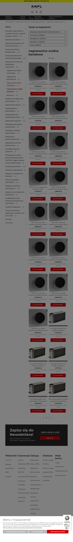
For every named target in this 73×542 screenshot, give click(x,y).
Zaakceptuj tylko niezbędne (15, 531)
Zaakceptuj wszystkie (57, 531)
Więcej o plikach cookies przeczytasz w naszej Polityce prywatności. (22, 527)
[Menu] (70, 516)
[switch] (67, 528)
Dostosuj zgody (38, 531)
